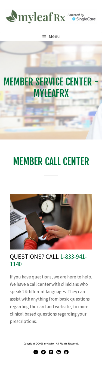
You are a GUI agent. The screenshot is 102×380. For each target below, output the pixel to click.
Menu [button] (54, 36)
